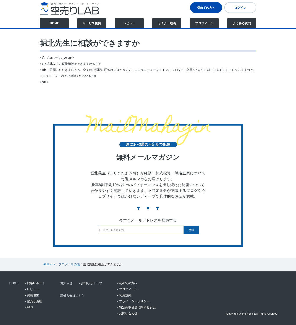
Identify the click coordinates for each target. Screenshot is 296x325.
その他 (75, 264)
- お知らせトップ (90, 283)
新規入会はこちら (72, 295)
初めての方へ (206, 7)
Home (51, 264)
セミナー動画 (167, 23)
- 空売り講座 (33, 301)
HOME (54, 23)
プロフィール (204, 23)
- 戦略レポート (35, 283)
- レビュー (32, 289)
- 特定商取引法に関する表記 (136, 307)
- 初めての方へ (127, 283)
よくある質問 (242, 23)
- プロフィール (127, 289)
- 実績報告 (32, 295)
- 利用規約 (124, 295)
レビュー (129, 23)
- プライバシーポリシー (133, 301)
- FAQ (29, 307)
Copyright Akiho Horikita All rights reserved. (252, 313)
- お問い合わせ (127, 313)
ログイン (240, 7)
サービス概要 (92, 23)
